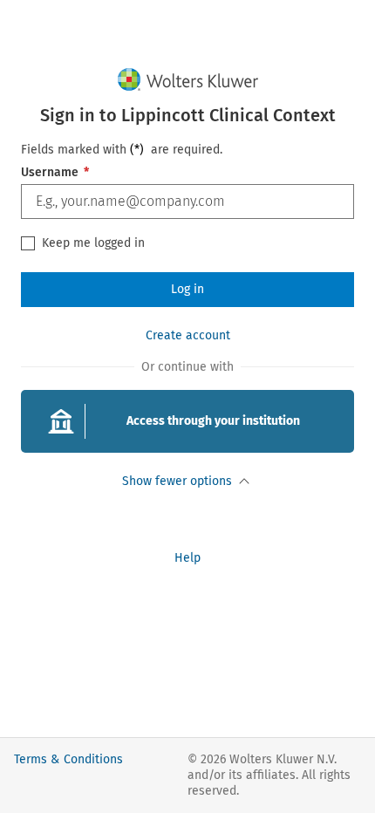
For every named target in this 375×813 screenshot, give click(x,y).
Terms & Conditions (68, 759)
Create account (188, 335)
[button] (187, 421)
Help (187, 557)
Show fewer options (177, 481)
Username (55, 172)
